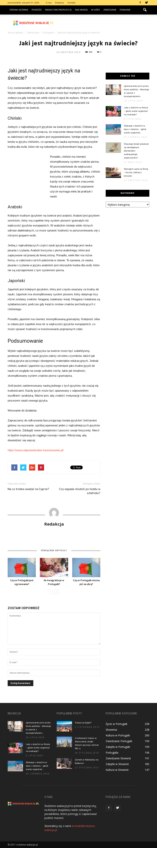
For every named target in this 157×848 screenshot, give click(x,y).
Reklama (59, 2)
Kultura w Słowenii (117, 770)
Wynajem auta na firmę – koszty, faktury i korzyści (136, 172)
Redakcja (54, 524)
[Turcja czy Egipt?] (64, 726)
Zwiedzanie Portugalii (119, 741)
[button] (144, 10)
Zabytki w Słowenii (117, 764)
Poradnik (125, 10)
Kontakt (71, 2)
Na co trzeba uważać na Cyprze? (28, 489)
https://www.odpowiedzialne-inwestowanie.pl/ (36, 450)
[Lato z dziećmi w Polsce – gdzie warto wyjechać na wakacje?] (113, 111)
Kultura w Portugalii (118, 735)
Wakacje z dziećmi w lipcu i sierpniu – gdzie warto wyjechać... (135, 129)
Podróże (37, 10)
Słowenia (111, 729)
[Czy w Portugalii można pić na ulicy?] (86, 567)
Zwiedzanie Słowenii (118, 758)
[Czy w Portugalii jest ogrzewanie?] (22, 567)
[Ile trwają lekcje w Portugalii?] (54, 567)
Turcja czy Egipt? (83, 723)
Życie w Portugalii (116, 724)
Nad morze (81, 10)
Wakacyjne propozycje (58, 10)
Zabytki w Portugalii (118, 747)
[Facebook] (140, 2)
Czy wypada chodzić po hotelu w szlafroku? (79, 491)
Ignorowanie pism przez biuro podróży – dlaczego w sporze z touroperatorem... (136, 91)
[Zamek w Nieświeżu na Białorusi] (64, 763)
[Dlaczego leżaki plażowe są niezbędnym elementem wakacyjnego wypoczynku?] (113, 147)
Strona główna (18, 10)
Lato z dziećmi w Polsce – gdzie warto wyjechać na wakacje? (136, 111)
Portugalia (112, 752)
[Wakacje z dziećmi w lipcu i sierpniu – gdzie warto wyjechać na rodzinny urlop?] (113, 129)
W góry (95, 10)
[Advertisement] (104, 23)
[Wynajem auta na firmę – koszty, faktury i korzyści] (113, 172)
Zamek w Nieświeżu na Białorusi (86, 761)
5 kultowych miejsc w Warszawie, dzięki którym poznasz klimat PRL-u (87, 743)
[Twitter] (146, 2)
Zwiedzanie (109, 10)
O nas (49, 2)
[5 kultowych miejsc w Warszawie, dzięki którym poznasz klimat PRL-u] (64, 742)
